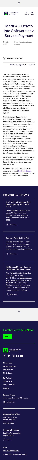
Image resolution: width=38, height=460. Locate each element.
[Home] (11, 13)
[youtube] (21, 356)
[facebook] (17, 356)
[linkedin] (8, 356)
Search (27, 14)
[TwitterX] (4, 356)
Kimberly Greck (24, 171)
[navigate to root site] (19, 350)
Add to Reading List (17, 65)
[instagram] (13, 356)
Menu (32, 14)
